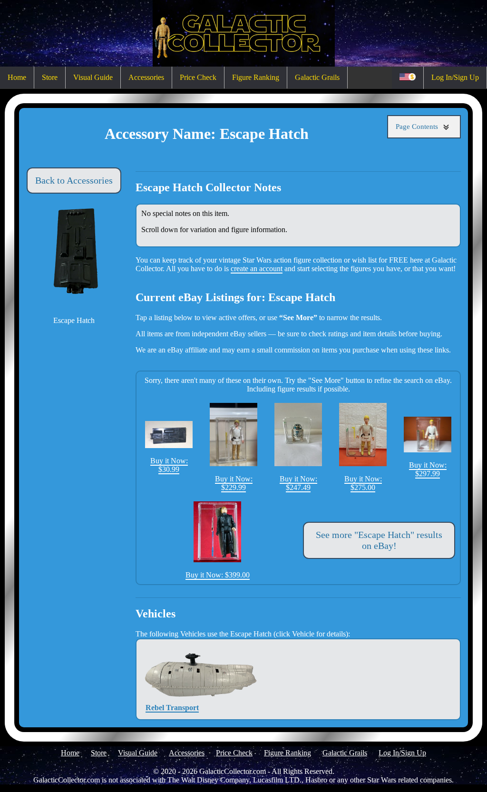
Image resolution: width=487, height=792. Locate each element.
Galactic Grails (317, 77)
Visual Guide (93, 77)
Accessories (146, 77)
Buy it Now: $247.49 (298, 483)
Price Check (198, 77)
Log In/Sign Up (455, 77)
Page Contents (418, 126)
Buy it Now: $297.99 (428, 469)
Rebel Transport (172, 708)
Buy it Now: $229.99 (234, 483)
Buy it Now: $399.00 (217, 575)
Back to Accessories (74, 180)
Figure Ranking (255, 77)
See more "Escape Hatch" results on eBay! (379, 540)
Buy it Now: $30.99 (169, 465)
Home (17, 77)
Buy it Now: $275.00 (363, 483)
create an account (256, 268)
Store (50, 77)
